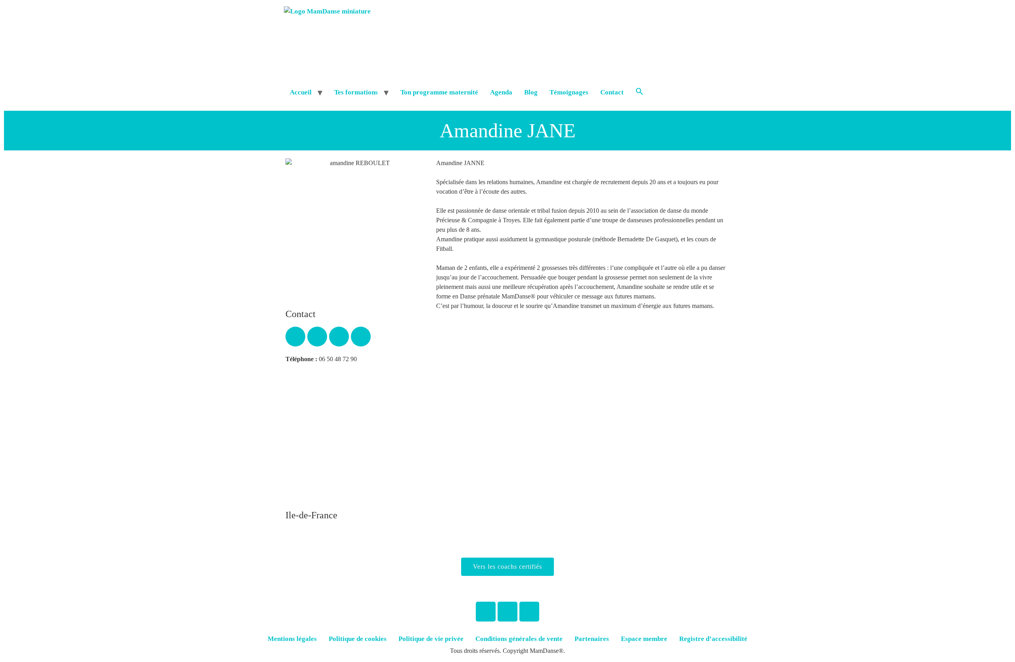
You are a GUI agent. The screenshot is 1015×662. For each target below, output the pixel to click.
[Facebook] (486, 612)
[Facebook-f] (295, 336)
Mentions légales (292, 639)
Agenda (501, 92)
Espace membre (644, 639)
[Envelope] (317, 336)
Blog (531, 92)
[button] (639, 92)
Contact (612, 92)
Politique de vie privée (430, 639)
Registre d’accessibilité (713, 639)
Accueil (301, 92)
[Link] (339, 336)
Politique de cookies (358, 639)
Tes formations (356, 92)
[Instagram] (507, 612)
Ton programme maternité (439, 92)
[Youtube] (361, 336)
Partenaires (592, 639)
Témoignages (569, 92)
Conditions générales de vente (519, 639)
